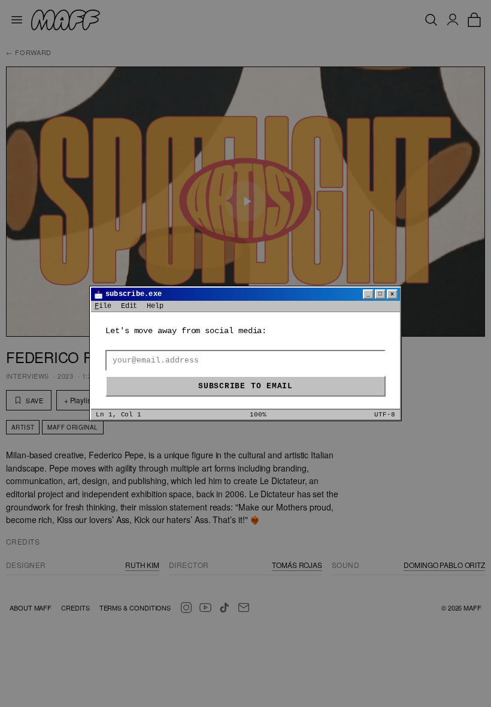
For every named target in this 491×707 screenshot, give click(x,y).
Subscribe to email (245, 386)
